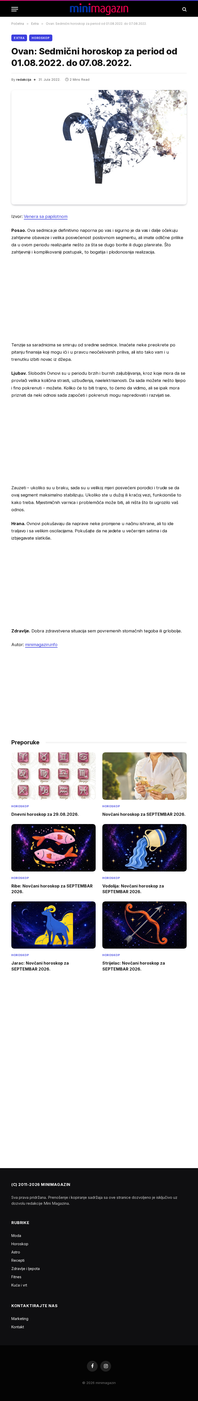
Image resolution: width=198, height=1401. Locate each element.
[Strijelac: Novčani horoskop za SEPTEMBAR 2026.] (144, 925)
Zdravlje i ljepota (25, 1268)
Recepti (17, 1260)
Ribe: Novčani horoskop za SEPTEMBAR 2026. (52, 888)
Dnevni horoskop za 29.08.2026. (45, 814)
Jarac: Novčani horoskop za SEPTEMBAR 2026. (40, 965)
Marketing (19, 1318)
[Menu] (14, 9)
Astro (15, 1252)
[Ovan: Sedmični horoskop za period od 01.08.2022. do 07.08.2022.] (99, 147)
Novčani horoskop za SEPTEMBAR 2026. (144, 814)
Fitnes (16, 1277)
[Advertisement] (99, 298)
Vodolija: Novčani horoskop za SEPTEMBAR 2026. (133, 888)
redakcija (23, 79)
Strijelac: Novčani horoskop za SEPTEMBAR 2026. (133, 965)
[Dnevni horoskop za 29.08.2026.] (53, 776)
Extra (19, 38)
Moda (16, 1235)
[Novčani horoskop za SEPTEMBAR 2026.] (144, 776)
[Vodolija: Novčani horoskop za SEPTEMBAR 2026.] (144, 847)
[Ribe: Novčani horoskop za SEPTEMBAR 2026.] (53, 847)
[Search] (184, 9)
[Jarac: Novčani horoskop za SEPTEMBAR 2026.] (53, 925)
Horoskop (41, 38)
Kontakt (17, 1327)
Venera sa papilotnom (45, 216)
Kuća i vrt (19, 1285)
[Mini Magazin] (99, 9)
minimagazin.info (41, 644)
